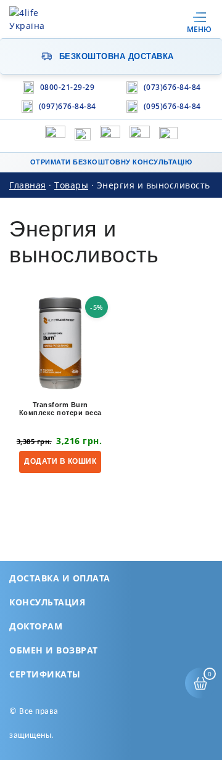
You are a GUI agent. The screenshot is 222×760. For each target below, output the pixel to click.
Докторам (35, 626)
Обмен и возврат (53, 650)
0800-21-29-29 (67, 87)
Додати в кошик (60, 461)
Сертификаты (45, 674)
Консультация (47, 602)
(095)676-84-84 (172, 106)
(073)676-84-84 (172, 87)
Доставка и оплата (59, 578)
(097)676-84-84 (67, 106)
